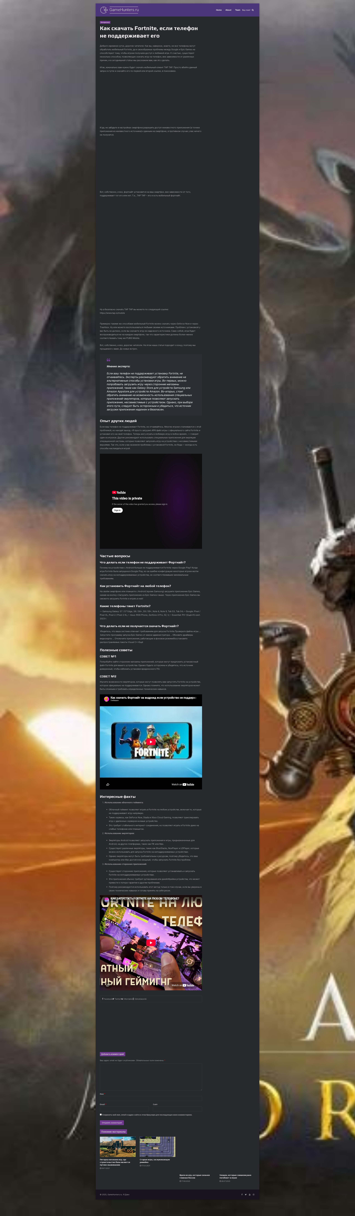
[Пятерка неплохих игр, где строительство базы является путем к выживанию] (118, 1147)
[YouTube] (249, 1194)
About (228, 10)
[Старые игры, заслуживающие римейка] (158, 1147)
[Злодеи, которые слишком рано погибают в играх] (237, 1154)
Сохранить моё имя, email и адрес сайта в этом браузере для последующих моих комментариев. (147, 1115)
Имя (102, 1094)
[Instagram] (253, 1194)
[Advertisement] (151, 1025)
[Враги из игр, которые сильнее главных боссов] (197, 1154)
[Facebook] (242, 1194)
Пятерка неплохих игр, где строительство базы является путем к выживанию (115, 1162)
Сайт (155, 1104)
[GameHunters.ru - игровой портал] (119, 10)
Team (237, 10)
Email (103, 1104)
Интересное (105, 22)
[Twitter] (245, 1194)
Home (219, 10)
